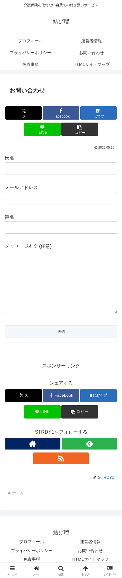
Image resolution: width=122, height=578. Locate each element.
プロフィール (31, 541)
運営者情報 (90, 541)
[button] (79, 129)
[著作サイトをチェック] (32, 444)
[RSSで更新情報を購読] (61, 458)
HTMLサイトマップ (90, 559)
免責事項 (31, 559)
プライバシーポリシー (31, 550)
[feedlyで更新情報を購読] (89, 444)
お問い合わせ (90, 550)
